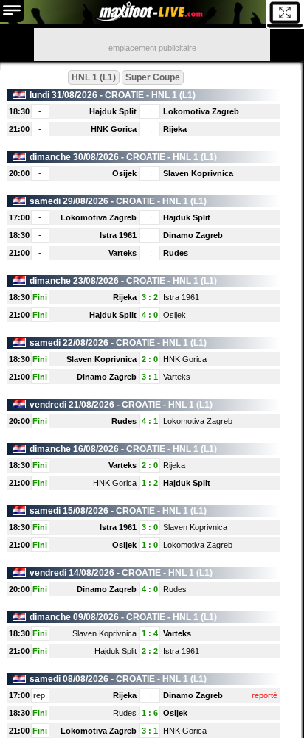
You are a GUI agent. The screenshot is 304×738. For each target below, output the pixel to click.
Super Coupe (152, 77)
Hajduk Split (113, 111)
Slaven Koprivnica (198, 173)
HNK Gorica (114, 129)
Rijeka (175, 129)
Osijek (124, 173)
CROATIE (124, 95)
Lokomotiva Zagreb (201, 111)
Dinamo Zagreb (193, 235)
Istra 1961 (118, 235)
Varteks (122, 252)
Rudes (175, 252)
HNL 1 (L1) (94, 77)
